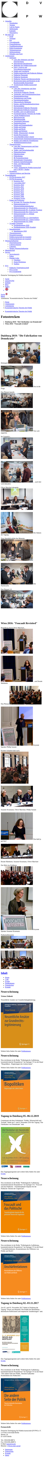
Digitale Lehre (14, 258)
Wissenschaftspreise (11, 241)
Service (7, 252)
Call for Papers (14, 27)
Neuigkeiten (13, 23)
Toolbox (16, 264)
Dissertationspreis (15, 243)
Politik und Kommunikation (23, 125)
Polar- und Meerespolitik (22, 164)
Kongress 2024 (19, 185)
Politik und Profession (16, 200)
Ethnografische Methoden (22, 102)
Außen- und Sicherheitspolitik (24, 150)
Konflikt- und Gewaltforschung (24, 112)
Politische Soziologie (21, 77)
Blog (6, 285)
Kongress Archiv (19, 198)
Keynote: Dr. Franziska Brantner (25, 202)
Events (7, 981)
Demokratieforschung (21, 96)
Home (7, 302)
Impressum (8, 1449)
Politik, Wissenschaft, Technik (24, 133)
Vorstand (12, 38)
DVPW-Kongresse (15, 179)
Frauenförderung (15, 44)
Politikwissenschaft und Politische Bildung (28, 73)
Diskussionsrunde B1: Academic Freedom (28, 210)
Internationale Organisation (23, 160)
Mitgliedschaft (10, 250)
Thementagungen (15, 233)
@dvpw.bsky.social (13, 1446)
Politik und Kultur (20, 127)
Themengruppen (15, 144)
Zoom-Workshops (20, 262)
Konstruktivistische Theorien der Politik (27, 114)
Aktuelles (8, 21)
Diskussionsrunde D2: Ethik (23, 221)
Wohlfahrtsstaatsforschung (22, 142)
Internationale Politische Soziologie (25, 110)
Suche (7, 279)
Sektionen (12, 58)
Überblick (17, 260)
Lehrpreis (12, 246)
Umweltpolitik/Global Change (24, 137)
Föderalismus (18, 156)
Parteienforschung (20, 123)
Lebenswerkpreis (15, 245)
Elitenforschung (19, 154)
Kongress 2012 (19, 193)
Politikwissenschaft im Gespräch (20, 237)
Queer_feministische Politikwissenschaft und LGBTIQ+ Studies (27, 168)
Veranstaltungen (10, 175)
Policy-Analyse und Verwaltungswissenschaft (22, 68)
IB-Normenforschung (21, 158)
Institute (7, 283)
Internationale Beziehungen (23, 63)
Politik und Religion (20, 131)
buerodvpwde (11, 1444)
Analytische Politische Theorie (24, 92)
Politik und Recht (19, 129)
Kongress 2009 (19, 194)
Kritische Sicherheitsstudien (23, 162)
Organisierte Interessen (21, 121)
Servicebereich (14, 254)
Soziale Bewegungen (21, 135)
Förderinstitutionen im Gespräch (20, 239)
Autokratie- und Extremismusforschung (27, 94)
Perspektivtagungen (16, 235)
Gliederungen (9, 56)
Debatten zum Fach (16, 54)
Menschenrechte (19, 117)
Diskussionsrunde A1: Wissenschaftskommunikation (24, 205)
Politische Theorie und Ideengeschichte (27, 79)
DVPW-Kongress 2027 (17, 177)
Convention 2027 (19, 183)
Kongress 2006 (19, 196)
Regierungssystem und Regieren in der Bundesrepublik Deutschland (27, 82)
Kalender (12, 31)
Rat (10, 40)
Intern (7, 1455)
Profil (11, 36)
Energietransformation (21, 100)
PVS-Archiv (13, 270)
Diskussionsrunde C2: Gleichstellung (26, 218)
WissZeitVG (13, 33)
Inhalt (4, 973)
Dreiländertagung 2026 (21, 225)
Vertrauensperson (15, 50)
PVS (6, 266)
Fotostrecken (9, 985)
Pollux (11, 256)
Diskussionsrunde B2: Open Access (26, 212)
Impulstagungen (14, 229)
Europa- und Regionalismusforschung (26, 104)
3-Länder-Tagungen (16, 223)
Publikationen (9, 983)
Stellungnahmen (14, 52)
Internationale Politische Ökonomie (25, 108)
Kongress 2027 (19, 181)
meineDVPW (9, 281)
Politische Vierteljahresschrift (19, 268)
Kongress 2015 (19, 191)
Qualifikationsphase (16, 46)
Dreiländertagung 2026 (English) (25, 227)
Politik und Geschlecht (21, 71)
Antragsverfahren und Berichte (19, 173)
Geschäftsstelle (14, 42)
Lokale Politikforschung (22, 115)
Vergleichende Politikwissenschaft (25, 85)
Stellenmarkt (13, 29)
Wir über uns (9, 35)
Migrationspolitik (19, 119)
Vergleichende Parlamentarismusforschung (28, 139)
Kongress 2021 (19, 187)
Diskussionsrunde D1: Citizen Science (27, 219)
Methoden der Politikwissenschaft (25, 65)
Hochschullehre (19, 106)
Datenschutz (9, 1451)
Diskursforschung (20, 152)
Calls (7, 979)
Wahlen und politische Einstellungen (26, 140)
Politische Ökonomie (21, 75)
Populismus (17, 166)
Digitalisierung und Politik (22, 98)
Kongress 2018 (19, 189)
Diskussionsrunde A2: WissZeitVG (25, 208)
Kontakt (8, 987)
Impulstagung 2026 (20, 231)
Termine (12, 25)
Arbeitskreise (13, 87)
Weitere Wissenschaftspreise (18, 248)
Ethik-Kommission (15, 48)
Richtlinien (13, 171)
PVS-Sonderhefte (15, 271)
